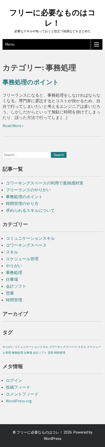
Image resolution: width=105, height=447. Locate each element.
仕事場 (12, 279)
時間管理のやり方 (22, 203)
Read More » (13, 125)
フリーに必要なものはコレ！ (40, 432)
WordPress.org (19, 401)
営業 (10, 293)
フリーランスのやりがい (28, 190)
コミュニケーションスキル (30, 238)
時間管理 (14, 300)
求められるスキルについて (30, 210)
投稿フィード (18, 387)
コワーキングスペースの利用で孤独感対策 (44, 183)
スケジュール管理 (22, 259)
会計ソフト (16, 286)
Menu (10, 44)
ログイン (14, 380)
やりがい (14, 265)
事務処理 (14, 272)
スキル (12, 252)
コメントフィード (22, 394)
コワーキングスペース (26, 245)
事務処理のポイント (31, 82)
